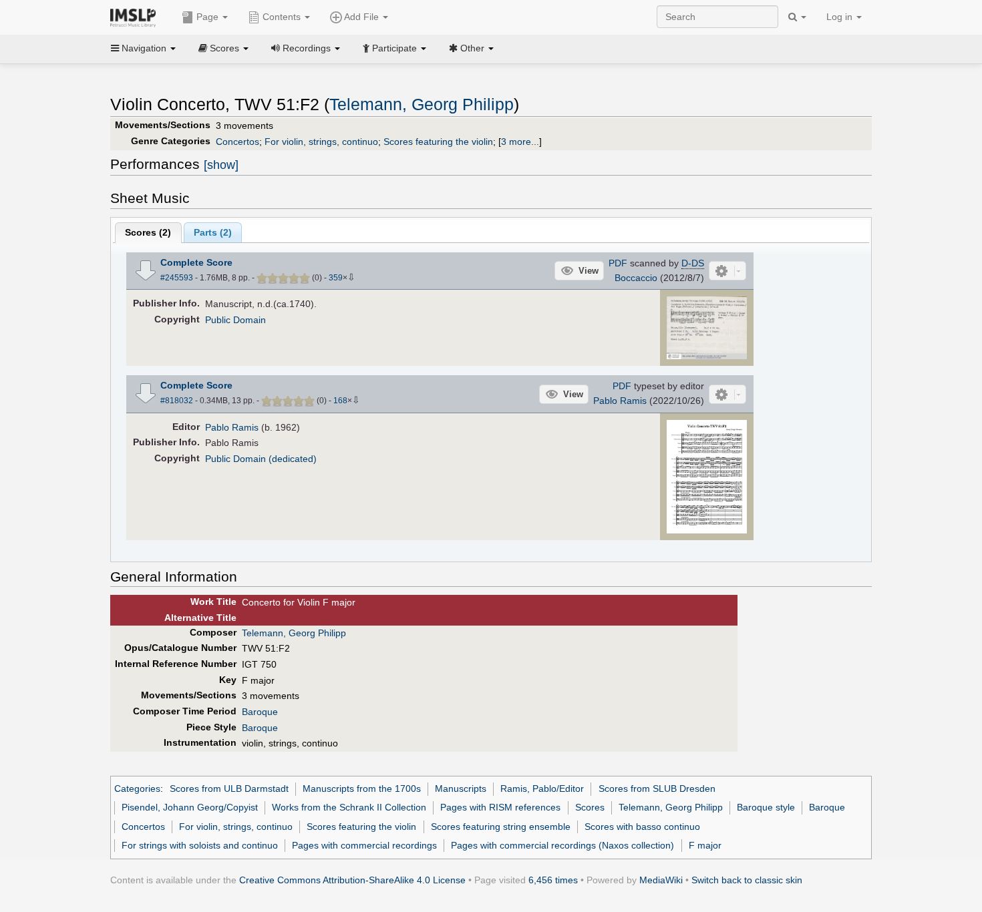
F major (705, 845)
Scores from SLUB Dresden (657, 788)
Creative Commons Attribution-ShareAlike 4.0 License (352, 880)
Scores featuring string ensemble (500, 826)
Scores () (148, 232)
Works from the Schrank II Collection (349, 807)
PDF (618, 263)
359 (336, 277)
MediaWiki (661, 880)
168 (340, 400)
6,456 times (553, 880)
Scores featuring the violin (438, 141)
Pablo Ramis (620, 400)
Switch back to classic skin (746, 880)
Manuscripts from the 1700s (362, 788)
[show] (221, 165)
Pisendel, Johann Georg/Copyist (190, 807)
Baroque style (766, 807)
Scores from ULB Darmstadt (229, 788)
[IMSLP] (136, 16)
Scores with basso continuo (642, 826)
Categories (137, 788)
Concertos (237, 141)
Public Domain (235, 319)
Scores (590, 807)
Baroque (260, 711)
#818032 (176, 400)
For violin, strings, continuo (321, 141)
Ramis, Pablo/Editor (542, 788)
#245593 (176, 277)
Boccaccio (636, 277)
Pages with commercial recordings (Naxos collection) (562, 845)
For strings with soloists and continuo (200, 845)
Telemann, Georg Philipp (421, 104)
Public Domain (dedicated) (261, 458)
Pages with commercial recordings (364, 845)
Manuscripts (460, 788)
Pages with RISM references (500, 807)
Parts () (213, 232)
